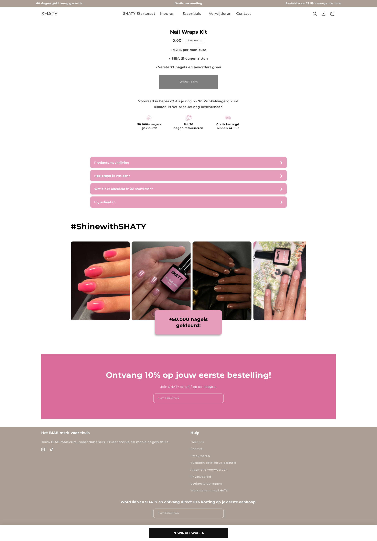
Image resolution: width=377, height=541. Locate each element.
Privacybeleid (200, 476)
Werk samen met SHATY (209, 490)
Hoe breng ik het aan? (112, 176)
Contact (196, 449)
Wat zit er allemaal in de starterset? (123, 189)
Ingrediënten (104, 202)
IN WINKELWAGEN (188, 533)
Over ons (197, 442)
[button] (168, 13)
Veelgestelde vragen (206, 483)
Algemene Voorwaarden (209, 469)
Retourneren (200, 456)
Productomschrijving (111, 162)
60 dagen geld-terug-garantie (213, 463)
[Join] (219, 398)
